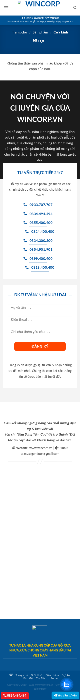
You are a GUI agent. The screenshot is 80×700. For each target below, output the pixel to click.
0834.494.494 (16, 695)
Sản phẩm (40, 32)
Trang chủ (19, 32)
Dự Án (66, 675)
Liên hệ (53, 678)
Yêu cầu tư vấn (67, 695)
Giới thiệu (37, 675)
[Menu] (6, 7)
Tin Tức (41, 678)
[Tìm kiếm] (75, 8)
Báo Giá (28, 678)
